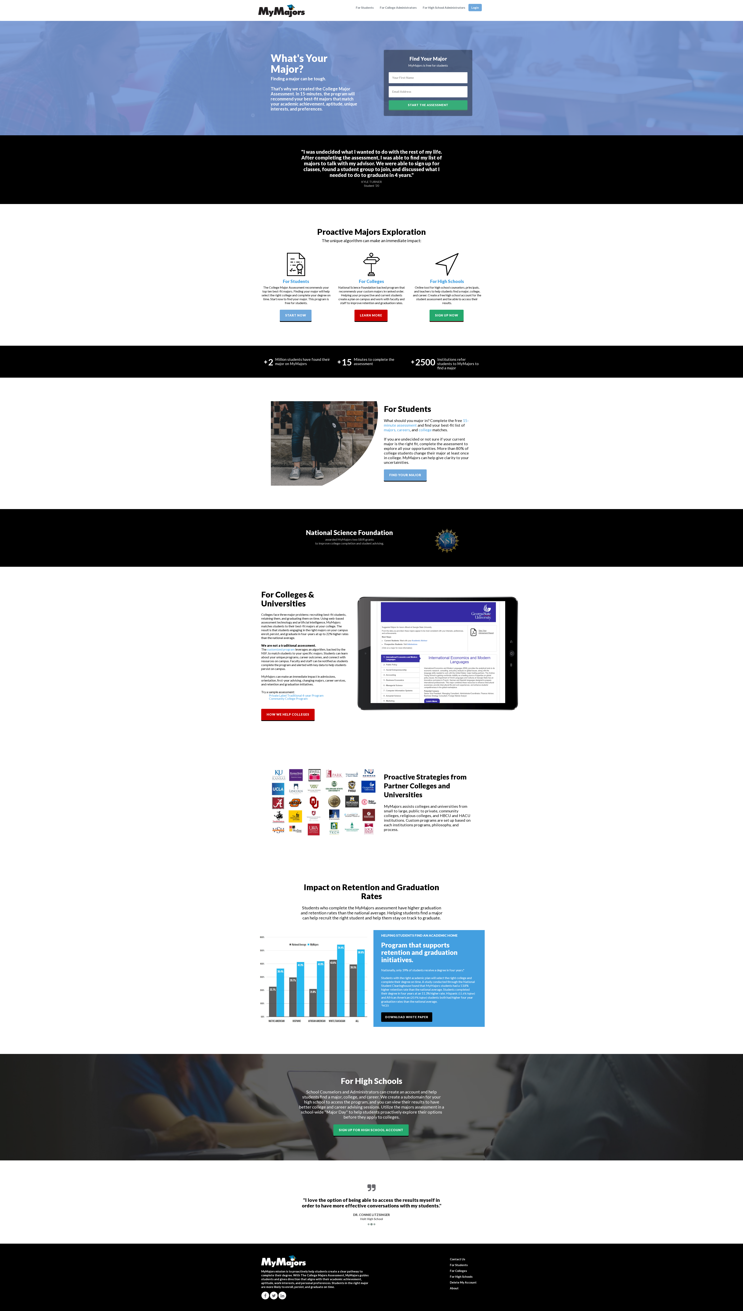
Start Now (295, 315)
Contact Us (457, 1259)
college (425, 429)
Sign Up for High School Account (371, 1130)
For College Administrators (398, 7)
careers (403, 429)
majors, (390, 429)
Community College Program (288, 698)
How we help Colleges (288, 714)
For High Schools (447, 281)
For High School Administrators (444, 7)
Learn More (371, 315)
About (454, 1288)
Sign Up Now (446, 315)
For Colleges (371, 281)
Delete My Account (463, 1282)
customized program (281, 649)
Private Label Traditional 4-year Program (296, 695)
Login (475, 7)
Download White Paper (406, 1017)
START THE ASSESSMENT (428, 105)
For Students (365, 7)
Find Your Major (405, 475)
